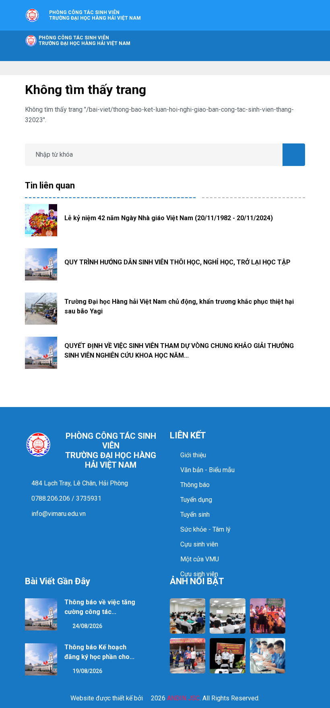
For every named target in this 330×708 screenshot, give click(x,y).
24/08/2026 (86, 626)
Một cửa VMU (199, 559)
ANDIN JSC (183, 698)
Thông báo (195, 485)
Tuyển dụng (196, 499)
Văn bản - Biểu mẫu (207, 470)
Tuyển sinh (195, 514)
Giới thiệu (193, 455)
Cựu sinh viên (199, 544)
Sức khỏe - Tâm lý (205, 529)
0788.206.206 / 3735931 (65, 498)
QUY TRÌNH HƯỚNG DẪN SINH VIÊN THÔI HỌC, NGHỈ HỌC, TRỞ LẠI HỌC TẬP (177, 262)
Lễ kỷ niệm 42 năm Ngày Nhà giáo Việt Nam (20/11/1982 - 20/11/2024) (168, 218)
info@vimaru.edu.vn (58, 514)
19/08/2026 (86, 671)
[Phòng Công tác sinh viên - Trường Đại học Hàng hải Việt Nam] (32, 14)
